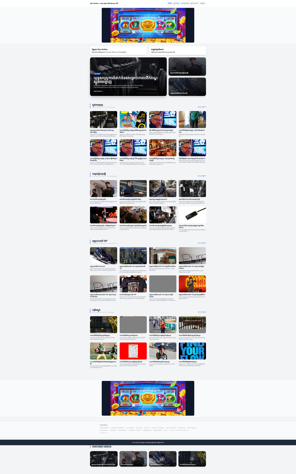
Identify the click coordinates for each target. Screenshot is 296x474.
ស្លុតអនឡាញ (176, 3)
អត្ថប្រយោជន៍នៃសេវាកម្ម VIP (97, 266)
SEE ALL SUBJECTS (202, 107)
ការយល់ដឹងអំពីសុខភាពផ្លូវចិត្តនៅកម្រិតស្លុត (160, 335)
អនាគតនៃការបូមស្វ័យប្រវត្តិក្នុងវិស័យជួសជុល (160, 225)
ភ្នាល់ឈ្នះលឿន (139, 427)
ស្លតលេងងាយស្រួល (130, 427)
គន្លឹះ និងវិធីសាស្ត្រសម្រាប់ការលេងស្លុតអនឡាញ (161, 130)
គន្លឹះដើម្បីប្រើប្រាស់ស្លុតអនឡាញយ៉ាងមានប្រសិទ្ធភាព (192, 158)
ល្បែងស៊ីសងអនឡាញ (157, 430)
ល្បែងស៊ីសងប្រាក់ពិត (123, 430)
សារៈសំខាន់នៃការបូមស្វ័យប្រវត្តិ (98, 199)
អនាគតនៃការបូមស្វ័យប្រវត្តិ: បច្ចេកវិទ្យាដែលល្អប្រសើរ (133, 225)
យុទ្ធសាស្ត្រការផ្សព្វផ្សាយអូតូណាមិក (158, 199)
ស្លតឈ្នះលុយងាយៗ (104, 430)
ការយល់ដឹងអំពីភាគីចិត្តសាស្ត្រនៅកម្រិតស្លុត (190, 335)
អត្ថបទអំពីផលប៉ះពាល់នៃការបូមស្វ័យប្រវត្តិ (189, 199)
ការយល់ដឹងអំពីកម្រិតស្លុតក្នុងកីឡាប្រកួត (100, 335)
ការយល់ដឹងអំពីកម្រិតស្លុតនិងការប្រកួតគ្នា (159, 362)
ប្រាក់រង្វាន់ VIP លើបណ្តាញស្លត (158, 427)
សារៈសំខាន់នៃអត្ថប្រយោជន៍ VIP (128, 294)
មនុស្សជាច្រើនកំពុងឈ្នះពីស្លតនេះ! (117, 427)
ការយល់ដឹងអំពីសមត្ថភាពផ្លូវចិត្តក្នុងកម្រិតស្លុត (131, 362)
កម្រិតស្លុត (202, 3)
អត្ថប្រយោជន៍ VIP (194, 3)
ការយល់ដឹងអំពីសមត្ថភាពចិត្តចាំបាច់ (129, 335)
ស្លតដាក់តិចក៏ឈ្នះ (181, 427)
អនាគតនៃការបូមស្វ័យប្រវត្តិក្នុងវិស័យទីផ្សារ (130, 199)
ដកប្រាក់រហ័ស (147, 427)
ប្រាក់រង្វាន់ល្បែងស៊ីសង (104, 427)
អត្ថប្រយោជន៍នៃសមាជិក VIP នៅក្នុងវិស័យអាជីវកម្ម (162, 266)
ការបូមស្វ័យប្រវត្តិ (185, 3)
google (165, 430)
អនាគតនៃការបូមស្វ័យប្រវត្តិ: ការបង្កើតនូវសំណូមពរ (102, 225)
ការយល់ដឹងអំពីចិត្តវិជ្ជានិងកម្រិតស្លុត (188, 362)
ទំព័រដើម (170, 3)
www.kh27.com (104, 432)
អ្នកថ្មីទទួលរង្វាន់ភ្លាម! (147, 430)
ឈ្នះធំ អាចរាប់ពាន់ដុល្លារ (171, 427)
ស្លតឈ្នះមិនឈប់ (113, 430)
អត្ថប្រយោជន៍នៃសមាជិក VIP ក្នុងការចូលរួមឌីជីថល (192, 294)
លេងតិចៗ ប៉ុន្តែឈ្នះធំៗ (191, 427)
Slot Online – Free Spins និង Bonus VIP (179, 430)
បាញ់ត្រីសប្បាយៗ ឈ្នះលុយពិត (135, 430)
